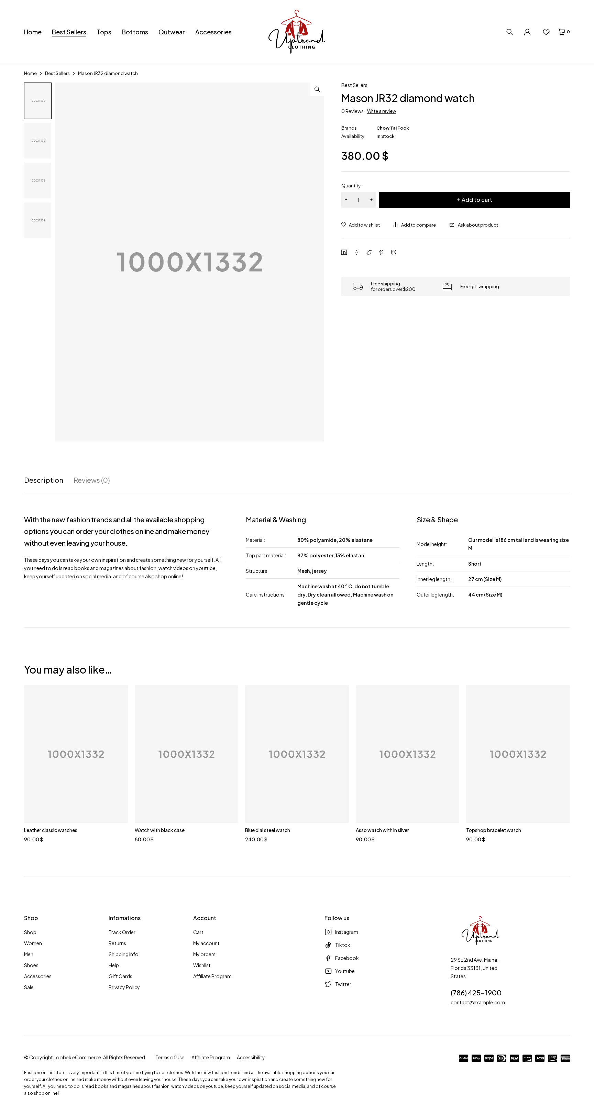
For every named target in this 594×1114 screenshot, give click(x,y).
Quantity (351, 185)
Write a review (381, 111)
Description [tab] (43, 480)
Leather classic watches (50, 830)
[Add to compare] (415, 224)
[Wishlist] (546, 32)
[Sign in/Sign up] (527, 32)
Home (30, 73)
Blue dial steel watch (267, 830)
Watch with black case (160, 830)
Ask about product (478, 225)
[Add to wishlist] (360, 224)
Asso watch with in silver (382, 830)
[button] (317, 89)
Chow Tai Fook (392, 128)
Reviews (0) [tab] (92, 480)
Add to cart (477, 199)
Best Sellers (57, 73)
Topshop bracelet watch (493, 830)
